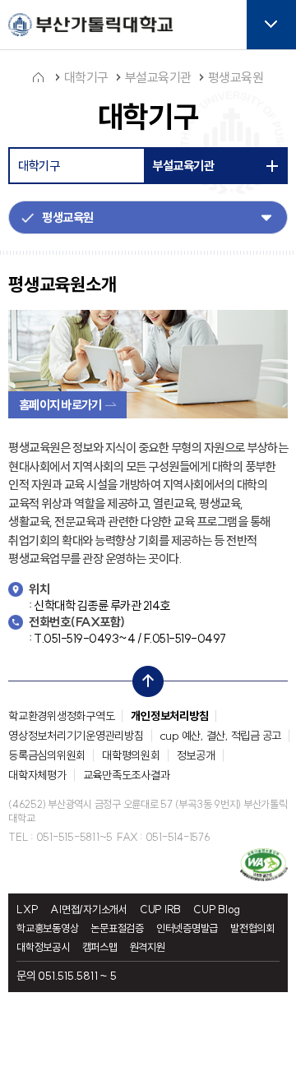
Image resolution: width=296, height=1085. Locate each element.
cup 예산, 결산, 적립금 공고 (221, 735)
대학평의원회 (131, 755)
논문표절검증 (117, 928)
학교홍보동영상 (47, 928)
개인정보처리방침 (169, 716)
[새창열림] (264, 864)
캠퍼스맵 (100, 947)
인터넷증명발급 (187, 928)
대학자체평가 (37, 775)
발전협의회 (252, 928)
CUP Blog (216, 909)
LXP (27, 909)
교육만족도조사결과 (126, 775)
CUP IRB (160, 909)
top (143, 677)
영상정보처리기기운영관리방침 (76, 735)
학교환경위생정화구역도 (61, 716)
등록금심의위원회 (47, 755)
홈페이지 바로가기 (60, 405)
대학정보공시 (43, 947)
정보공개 (196, 755)
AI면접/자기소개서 (88, 909)
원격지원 (147, 947)
